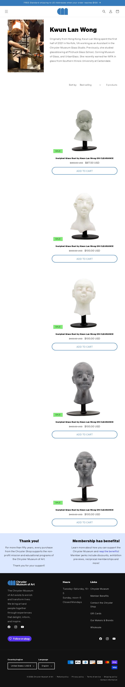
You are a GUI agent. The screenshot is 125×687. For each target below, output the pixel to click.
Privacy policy (78, 677)
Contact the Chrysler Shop (101, 604)
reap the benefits (108, 551)
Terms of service (94, 677)
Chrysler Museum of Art (43, 677)
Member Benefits (99, 596)
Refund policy (63, 677)
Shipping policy (111, 677)
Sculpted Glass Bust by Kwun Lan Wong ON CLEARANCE (84, 158)
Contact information (108, 680)
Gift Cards (95, 613)
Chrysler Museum (99, 588)
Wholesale (95, 627)
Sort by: (73, 84)
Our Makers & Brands (101, 620)
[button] (6, 11)
